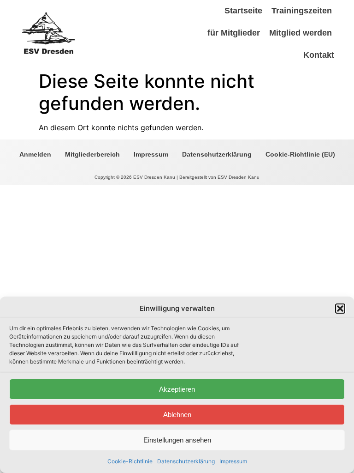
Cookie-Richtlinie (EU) (300, 154)
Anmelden (35, 154)
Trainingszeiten (301, 10)
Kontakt (318, 55)
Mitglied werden (300, 32)
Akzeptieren (177, 389)
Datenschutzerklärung (186, 461)
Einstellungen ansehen (177, 440)
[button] (340, 308)
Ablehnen (177, 414)
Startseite (243, 10)
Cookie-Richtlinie (130, 461)
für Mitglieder (233, 32)
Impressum (233, 461)
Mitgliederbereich (92, 154)
